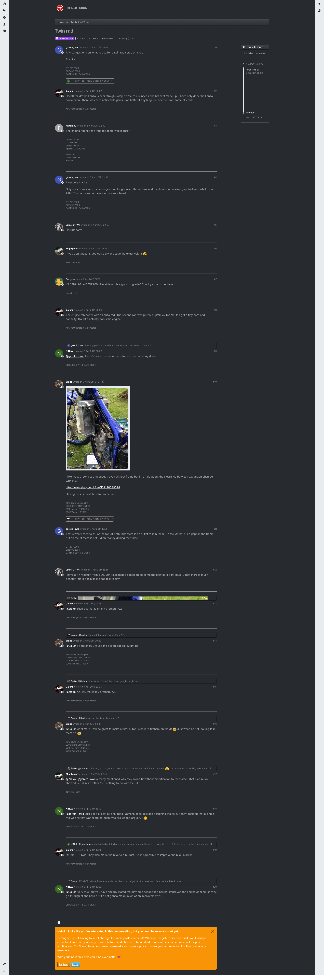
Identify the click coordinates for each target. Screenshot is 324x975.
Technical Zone (65, 38)
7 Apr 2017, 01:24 (92, 381)
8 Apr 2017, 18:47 (92, 808)
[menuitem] (320, 4)
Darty (69, 279)
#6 (215, 248)
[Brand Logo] (60, 8)
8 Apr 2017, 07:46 (98, 774)
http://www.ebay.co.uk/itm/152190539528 (93, 487)
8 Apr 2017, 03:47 (92, 723)
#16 (215, 723)
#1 (215, 47)
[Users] (4, 24)
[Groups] (4, 31)
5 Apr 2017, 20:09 (99, 47)
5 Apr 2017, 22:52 (100, 225)
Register (63, 964)
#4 (215, 177)
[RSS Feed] (132, 38)
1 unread (250, 112)
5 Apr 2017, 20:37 (93, 91)
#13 (215, 603)
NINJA (69, 351)
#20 (215, 886)
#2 (215, 91)
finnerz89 (71, 125)
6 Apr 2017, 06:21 (98, 248)
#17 (215, 774)
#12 (215, 569)
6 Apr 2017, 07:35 (92, 279)
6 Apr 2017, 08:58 (93, 351)
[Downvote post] (207, 81)
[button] (4, 964)
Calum (69, 91)
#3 (215, 125)
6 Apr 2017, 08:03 (93, 310)
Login (75, 964)
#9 (215, 351)
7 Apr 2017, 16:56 (100, 569)
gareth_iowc (72, 47)
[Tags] (4, 10)
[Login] (320, 4)
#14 (215, 640)
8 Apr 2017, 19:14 (92, 849)
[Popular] (4, 17)
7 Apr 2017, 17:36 (92, 603)
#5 (215, 225)
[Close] (213, 931)
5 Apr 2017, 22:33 (99, 177)
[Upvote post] (195, 81)
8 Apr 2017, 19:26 (92, 886)
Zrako (69, 381)
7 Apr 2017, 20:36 (93, 686)
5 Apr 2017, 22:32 (96, 125)
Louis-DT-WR (73, 225)
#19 (215, 849)
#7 (215, 279)
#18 (215, 808)
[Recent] (4, 4)
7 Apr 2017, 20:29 (92, 640)
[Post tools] (214, 81)
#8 (215, 310)
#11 (215, 528)
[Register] (320, 10)
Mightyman (72, 248)
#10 (215, 381)
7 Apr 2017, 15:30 (98, 528)
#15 (215, 686)
